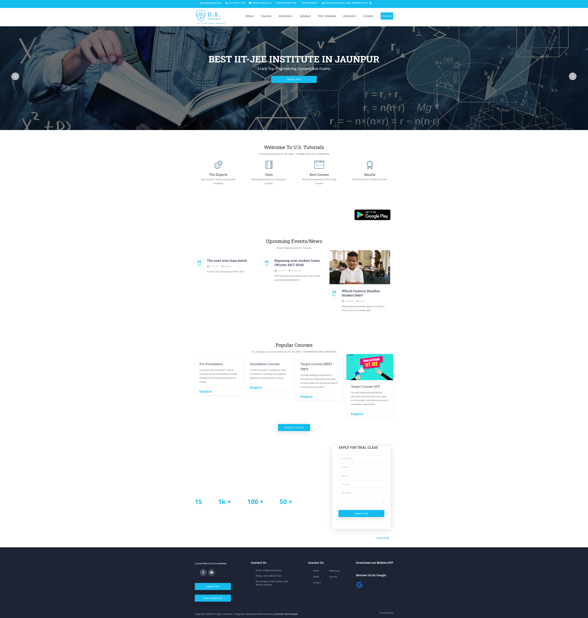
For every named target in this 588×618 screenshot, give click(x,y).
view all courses (294, 427)
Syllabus (305, 16)
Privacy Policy (386, 612)
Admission (286, 16)
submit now (361, 513)
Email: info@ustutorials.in (269, 570)
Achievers (349, 16)
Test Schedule (327, 16)
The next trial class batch (227, 260)
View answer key (212, 598)
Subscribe (383, 538)
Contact (368, 16)
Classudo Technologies (286, 613)
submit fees (213, 586)
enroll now (294, 79)
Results (387, 16)
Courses (266, 16)
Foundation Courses (265, 364)
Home (316, 570)
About (250, 16)
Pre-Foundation (211, 364)
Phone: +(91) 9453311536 (268, 575)
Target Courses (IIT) (365, 386)
